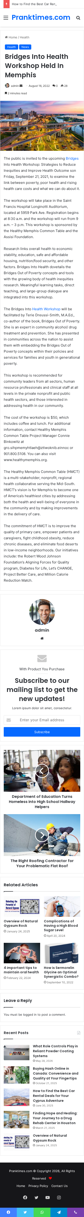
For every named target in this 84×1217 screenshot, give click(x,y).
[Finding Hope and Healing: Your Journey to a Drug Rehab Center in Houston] (16, 1119)
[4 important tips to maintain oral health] (22, 953)
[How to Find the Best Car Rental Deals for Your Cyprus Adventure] (16, 1097)
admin (15, 86)
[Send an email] (21, 86)
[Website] (42, 638)
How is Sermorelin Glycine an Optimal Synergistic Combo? (61, 972)
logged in (30, 1014)
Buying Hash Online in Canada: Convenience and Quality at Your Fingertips (55, 1073)
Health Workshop (46, 309)
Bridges (72, 158)
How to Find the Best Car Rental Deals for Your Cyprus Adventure (54, 1096)
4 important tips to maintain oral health (21, 969)
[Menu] (6, 19)
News (25, 47)
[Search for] (78, 19)
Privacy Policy (38, 1186)
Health (24, 37)
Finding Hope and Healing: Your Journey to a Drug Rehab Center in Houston (55, 1118)
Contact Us (59, 1186)
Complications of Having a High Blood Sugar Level (61, 925)
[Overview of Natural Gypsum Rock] (22, 906)
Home (12, 37)
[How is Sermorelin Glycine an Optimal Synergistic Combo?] (62, 953)
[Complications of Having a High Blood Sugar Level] (62, 906)
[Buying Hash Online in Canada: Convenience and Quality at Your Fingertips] (16, 1075)
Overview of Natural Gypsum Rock (21, 923)
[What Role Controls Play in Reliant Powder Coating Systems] (16, 1052)
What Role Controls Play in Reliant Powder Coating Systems (55, 1051)
